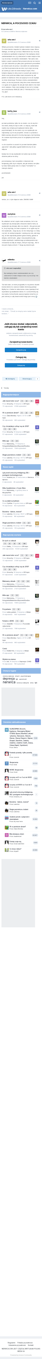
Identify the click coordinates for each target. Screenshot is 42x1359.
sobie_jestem (11, 612)
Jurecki (16, 757)
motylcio (11, 214)
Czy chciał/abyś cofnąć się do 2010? (15, 426)
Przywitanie (6, 609)
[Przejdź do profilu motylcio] (4, 215)
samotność (23, 679)
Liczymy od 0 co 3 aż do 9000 (21, 777)
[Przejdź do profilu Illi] (37, 542)
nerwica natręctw (23, 683)
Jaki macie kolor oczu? (10, 401)
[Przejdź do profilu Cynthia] (37, 610)
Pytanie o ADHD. (8, 621)
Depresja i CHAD (25, 661)
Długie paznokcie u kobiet (12, 455)
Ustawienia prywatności (17, 1345)
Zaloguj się (21, 365)
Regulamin (11, 1343)
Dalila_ (9, 546)
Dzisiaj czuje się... (16, 841)
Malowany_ (11, 444)
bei (8, 661)
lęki (36, 683)
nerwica (9, 682)
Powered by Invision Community (21, 1355)
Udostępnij (11, 379)
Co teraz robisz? (15, 849)
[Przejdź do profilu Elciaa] (37, 582)
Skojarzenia (14, 762)
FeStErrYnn (10, 651)
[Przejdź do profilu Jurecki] (7, 754)
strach (17, 676)
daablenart (18, 836)
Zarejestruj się (21, 350)
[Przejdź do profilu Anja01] (7, 850)
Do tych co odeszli (9, 541)
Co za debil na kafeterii (10, 501)
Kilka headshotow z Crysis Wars (14, 488)
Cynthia (9, 503)
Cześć (4, 649)
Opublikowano (19, 42)
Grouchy (10, 404)
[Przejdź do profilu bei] (37, 660)
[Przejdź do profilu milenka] (4, 261)
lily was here (18, 821)
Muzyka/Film (6, 492)
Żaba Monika (11, 415)
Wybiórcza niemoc (9, 659)
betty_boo (12, 111)
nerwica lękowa (8, 676)
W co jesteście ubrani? (10, 413)
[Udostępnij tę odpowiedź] (39, 41)
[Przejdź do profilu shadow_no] (37, 474)
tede (15, 764)
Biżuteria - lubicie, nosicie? (12, 512)
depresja (9, 678)
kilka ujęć (6, 441)
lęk (17, 679)
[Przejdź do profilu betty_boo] (4, 112)
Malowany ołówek (9, 581)
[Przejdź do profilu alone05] (37, 413)
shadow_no (11, 477)
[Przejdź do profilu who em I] (4, 41)
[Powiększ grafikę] (36, 296)
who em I (9, 29)
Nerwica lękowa (21, 31)
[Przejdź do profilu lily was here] (7, 818)
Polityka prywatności (25, 1343)
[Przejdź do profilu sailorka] (7, 803)
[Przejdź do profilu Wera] (7, 730)
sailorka (9, 458)
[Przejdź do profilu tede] (7, 763)
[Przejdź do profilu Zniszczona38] (37, 401)
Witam (28, 612)
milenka (11, 259)
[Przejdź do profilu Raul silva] (37, 427)
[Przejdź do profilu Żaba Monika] (37, 502)
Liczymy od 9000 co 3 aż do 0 (21, 785)
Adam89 (10, 624)
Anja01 (16, 851)
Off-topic (26, 404)
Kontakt (30, 1345)
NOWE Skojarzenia (16, 770)
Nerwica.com (30, 9)
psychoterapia (26, 676)
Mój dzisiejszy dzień (17, 834)
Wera (16, 747)
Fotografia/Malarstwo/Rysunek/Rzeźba (16, 446)
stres (32, 683)
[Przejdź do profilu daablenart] (7, 835)
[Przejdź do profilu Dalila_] (37, 650)
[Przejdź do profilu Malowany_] (37, 441)
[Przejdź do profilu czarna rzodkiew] (37, 621)
